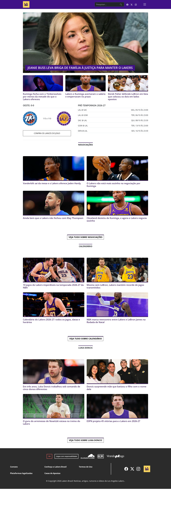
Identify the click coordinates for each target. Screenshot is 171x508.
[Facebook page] (127, 4)
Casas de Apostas (52, 473)
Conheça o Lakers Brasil (55, 467)
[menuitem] (126, 469)
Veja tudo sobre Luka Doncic (85, 440)
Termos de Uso (85, 467)
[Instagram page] (136, 4)
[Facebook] (126, 469)
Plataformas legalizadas (21, 473)
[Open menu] (144, 4)
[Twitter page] (131, 4)
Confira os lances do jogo (47, 133)
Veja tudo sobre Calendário (85, 338)
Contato (14, 467)
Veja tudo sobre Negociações (85, 237)
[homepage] (26, 4)
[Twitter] (132, 469)
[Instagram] (138, 469)
